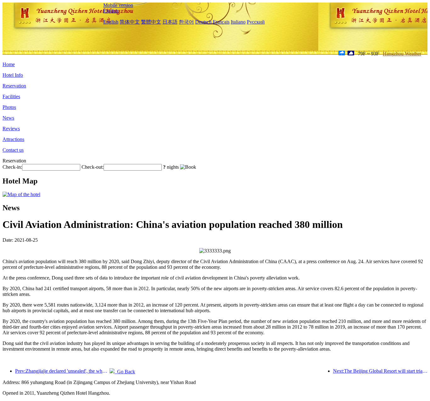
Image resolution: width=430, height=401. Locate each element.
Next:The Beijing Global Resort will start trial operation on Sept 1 (380, 371)
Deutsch (203, 22)
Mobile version (118, 5)
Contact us (13, 150)
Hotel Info (13, 75)
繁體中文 (151, 22)
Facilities (11, 96)
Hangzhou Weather (402, 53)
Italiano (238, 22)
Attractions (13, 139)
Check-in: (12, 167)
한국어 (186, 22)
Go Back (125, 371)
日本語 (170, 22)
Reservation (14, 85)
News (8, 118)
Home (9, 64)
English (110, 11)
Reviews (11, 128)
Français (221, 22)
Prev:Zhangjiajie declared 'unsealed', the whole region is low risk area (62, 371)
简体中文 (130, 22)
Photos (9, 107)
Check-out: (93, 167)
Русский (256, 22)
